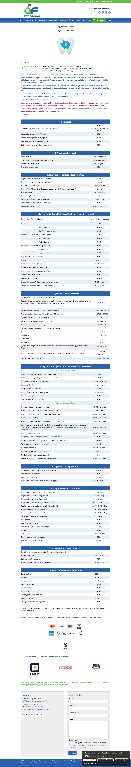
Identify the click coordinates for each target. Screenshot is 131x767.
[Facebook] (106, 12)
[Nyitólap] (40, 10)
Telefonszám (73, 713)
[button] (110, 20)
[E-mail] (99, 12)
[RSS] (109, 12)
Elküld (73, 753)
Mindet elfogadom (90, 760)
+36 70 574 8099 (84, 1)
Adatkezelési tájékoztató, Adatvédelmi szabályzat (37, 763)
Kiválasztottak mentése (105, 760)
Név (70, 699)
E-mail (71, 706)
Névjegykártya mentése (34, 714)
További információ (89, 763)
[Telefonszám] (103, 12)
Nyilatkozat (73, 740)
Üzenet (71, 719)
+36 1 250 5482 (38, 704)
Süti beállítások (58, 763)
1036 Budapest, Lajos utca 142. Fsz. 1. (35, 701)
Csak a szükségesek (121, 760)
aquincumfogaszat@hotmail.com (102, 1)
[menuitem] (20, 20)
